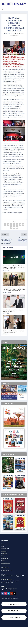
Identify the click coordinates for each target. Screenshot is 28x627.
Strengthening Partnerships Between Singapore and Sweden (13, 331)
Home (2, 544)
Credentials (4, 553)
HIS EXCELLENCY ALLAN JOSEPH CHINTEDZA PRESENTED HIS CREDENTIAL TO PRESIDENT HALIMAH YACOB (14, 289)
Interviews (3, 551)
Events (3, 555)
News (2, 546)
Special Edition (4, 558)
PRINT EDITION (14, 604)
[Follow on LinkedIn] (8, 593)
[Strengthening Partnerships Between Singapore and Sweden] (14, 322)
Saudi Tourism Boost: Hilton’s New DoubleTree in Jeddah (12, 310)
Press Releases (5, 548)
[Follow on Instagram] (5, 593)
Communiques (14, 33)
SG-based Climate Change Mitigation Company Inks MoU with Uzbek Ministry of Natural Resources (14, 267)
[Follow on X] (14, 593)
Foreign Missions (5, 563)
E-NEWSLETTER (14, 617)
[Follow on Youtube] (11, 593)
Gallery (3, 560)
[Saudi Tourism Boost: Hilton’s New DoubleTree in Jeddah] (14, 301)
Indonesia (15, 35)
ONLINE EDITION (13, 611)
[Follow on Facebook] (2, 593)
